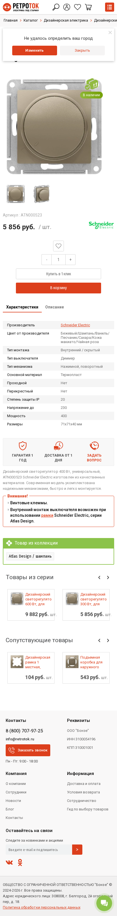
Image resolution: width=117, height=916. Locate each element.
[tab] (22, 307)
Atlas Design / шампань (30, 556)
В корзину (58, 287)
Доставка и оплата (84, 783)
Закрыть (82, 50)
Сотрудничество (81, 801)
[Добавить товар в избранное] (58, 246)
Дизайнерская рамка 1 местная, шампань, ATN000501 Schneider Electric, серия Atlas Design (37, 662)
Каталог (31, 20)
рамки (47, 515)
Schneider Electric (75, 325)
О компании (16, 783)
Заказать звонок (32, 750)
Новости (13, 801)
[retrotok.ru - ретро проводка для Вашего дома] (21, 7)
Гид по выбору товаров (87, 809)
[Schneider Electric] (101, 225)
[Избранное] (77, 7)
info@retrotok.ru (20, 739)
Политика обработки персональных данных (41, 907)
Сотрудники (16, 792)
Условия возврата (83, 792)
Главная (11, 20)
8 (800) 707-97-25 (24, 731)
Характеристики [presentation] (22, 307)
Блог (10, 809)
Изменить (34, 50)
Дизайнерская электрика (66, 20)
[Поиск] (55, 7)
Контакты (14, 818)
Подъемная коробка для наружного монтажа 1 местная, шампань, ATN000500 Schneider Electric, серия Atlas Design (92, 662)
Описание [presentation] (54, 307)
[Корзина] (88, 7)
